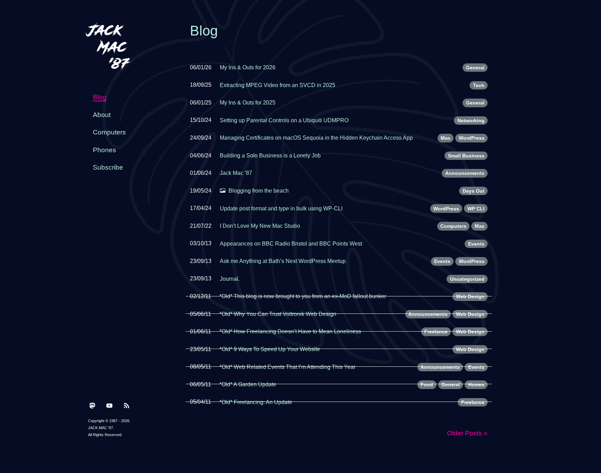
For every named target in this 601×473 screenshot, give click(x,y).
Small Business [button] (466, 155)
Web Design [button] (470, 296)
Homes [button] (476, 384)
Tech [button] (478, 85)
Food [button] (426, 384)
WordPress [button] (471, 138)
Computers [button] (453, 226)
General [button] (475, 67)
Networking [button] (470, 120)
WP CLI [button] (475, 208)
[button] (92, 405)
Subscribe (108, 167)
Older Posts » (467, 433)
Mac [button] (445, 138)
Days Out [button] (473, 191)
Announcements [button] (464, 173)
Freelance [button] (436, 331)
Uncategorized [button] (467, 279)
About (102, 114)
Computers (109, 132)
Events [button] (476, 244)
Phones (104, 150)
